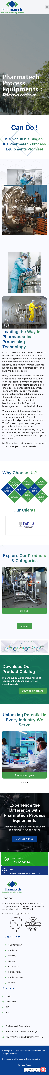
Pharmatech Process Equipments (31, 1050)
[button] (47, 7)
